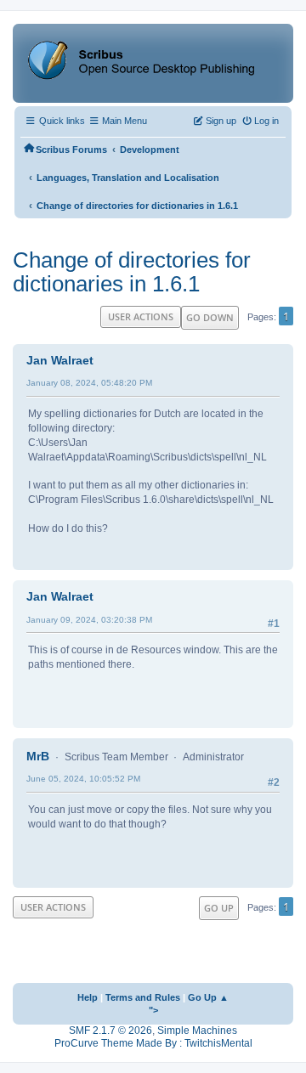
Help (87, 997)
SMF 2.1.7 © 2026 (110, 1030)
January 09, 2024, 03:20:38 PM (89, 619)
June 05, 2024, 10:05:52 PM (83, 778)
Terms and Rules (142, 997)
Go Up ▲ (208, 997)
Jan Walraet (60, 360)
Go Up (219, 907)
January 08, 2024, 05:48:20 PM (89, 382)
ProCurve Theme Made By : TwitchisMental (153, 1043)
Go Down (210, 317)
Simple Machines (197, 1030)
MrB (37, 756)
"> (153, 1010)
